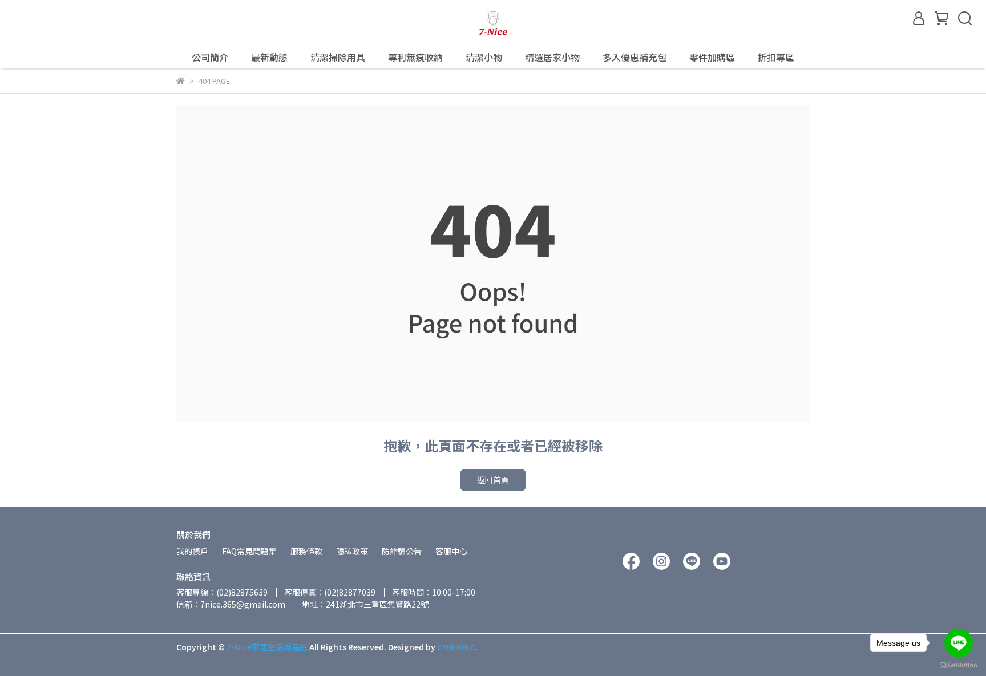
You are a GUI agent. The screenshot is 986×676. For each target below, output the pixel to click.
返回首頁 (493, 479)
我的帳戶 (192, 551)
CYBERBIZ (455, 647)
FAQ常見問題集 (249, 551)
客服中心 (451, 551)
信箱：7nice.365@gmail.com (230, 604)
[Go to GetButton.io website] (958, 664)
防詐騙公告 (402, 551)
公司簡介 (210, 57)
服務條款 (306, 551)
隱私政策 (352, 551)
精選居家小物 (552, 57)
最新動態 (269, 57)
